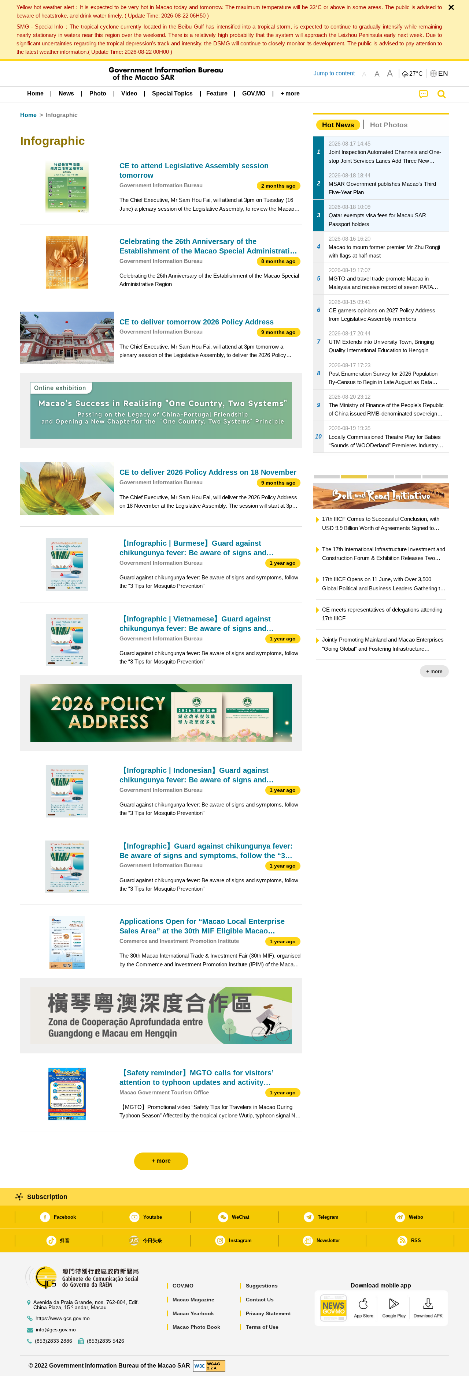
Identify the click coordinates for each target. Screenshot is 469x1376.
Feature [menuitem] (217, 93)
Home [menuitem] (35, 93)
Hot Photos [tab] (389, 125)
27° (416, 74)
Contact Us (260, 1299)
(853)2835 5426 (105, 1341)
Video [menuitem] (129, 93)
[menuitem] (66, 94)
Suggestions (262, 1286)
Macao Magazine (193, 1299)
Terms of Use (262, 1327)
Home (28, 115)
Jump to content (334, 73)
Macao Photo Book (196, 1327)
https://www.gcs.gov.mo (63, 1318)
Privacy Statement (268, 1313)
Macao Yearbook (193, 1313)
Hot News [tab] (338, 125)
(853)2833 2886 (53, 1341)
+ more (434, 671)
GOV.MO (183, 1286)
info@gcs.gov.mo (56, 1329)
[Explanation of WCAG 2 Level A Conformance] (209, 1365)
